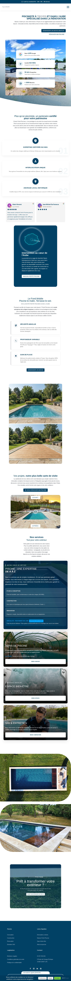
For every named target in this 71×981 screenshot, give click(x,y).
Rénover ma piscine (56, 34)
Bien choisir (35, 661)
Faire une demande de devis (35, 894)
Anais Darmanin (48, 204)
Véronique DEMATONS (20, 204)
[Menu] (68, 7)
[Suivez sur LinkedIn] (37, 968)
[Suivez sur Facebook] (30, 968)
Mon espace (35, 698)
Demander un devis (35, 370)
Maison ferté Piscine (31, 276)
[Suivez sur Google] (40, 968)
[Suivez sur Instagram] (33, 968)
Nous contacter (35, 735)
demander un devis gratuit (53, 30)
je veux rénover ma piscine (35, 490)
